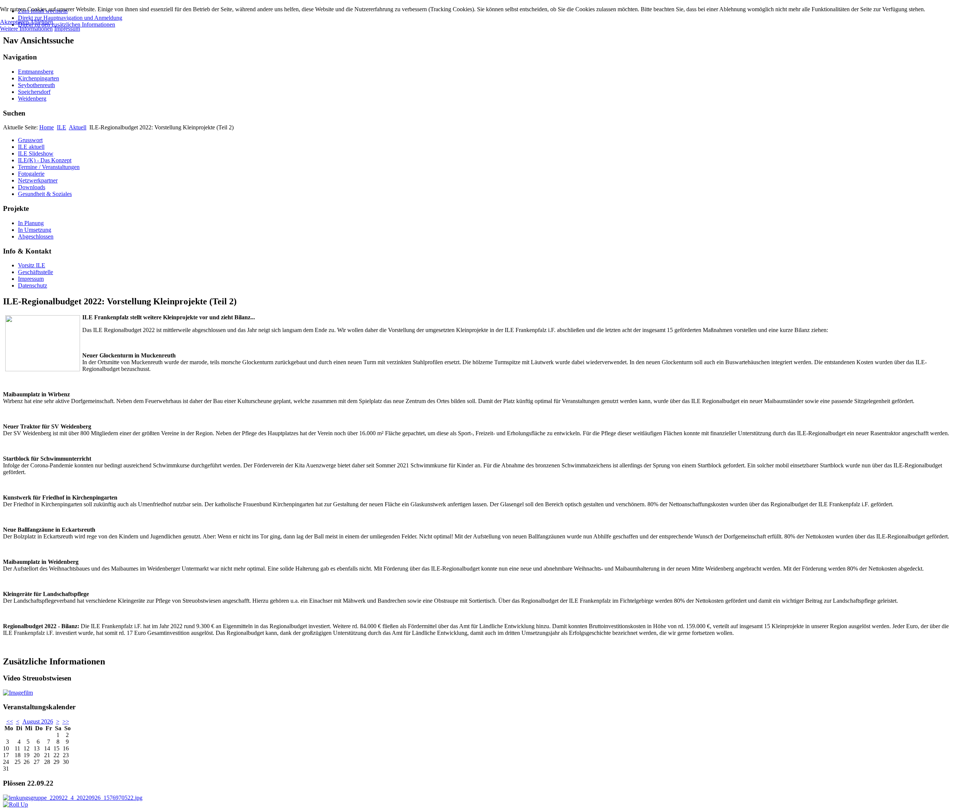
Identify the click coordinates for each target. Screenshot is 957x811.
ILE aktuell (31, 147)
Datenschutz (32, 285)
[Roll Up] (15, 804)
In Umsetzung (34, 230)
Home (46, 127)
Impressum (31, 279)
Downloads (31, 187)
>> (65, 721)
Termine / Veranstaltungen (49, 167)
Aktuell (77, 127)
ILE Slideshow (35, 153)
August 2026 (37, 721)
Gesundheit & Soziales (45, 194)
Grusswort (30, 140)
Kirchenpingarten (38, 78)
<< (9, 721)
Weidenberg (32, 98)
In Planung (31, 223)
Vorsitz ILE (31, 265)
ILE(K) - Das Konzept (44, 160)
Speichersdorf (34, 92)
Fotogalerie (31, 174)
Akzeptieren (14, 22)
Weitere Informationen (26, 28)
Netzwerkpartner (38, 180)
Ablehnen (41, 22)
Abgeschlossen (35, 236)
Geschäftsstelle (35, 272)
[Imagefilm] (18, 692)
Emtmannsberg (35, 71)
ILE (61, 127)
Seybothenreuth (36, 85)
